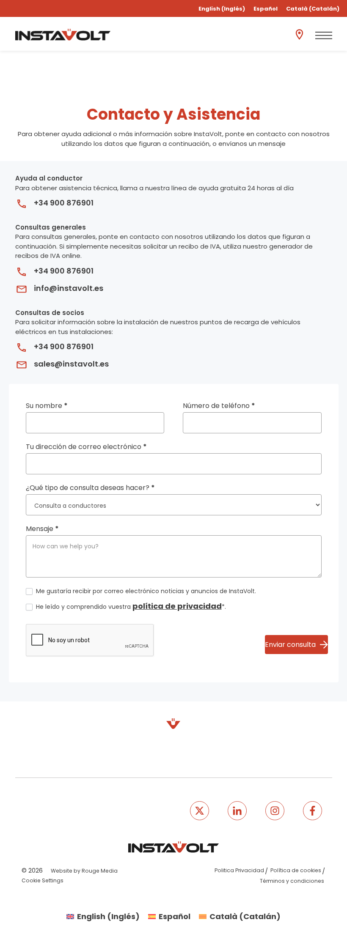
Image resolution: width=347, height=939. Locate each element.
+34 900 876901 (64, 202)
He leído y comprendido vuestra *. (130, 606)
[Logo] (62, 35)
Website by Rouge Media (84, 870)
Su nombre (47, 406)
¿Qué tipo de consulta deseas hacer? (90, 488)
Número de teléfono (219, 406)
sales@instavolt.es (71, 364)
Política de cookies (295, 870)
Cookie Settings (42, 880)
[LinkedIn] (237, 810)
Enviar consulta (290, 644)
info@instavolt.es (68, 288)
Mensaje (42, 529)
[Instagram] (274, 810)
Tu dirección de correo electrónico (86, 447)
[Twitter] (199, 810)
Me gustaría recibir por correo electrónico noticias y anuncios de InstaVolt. (145, 591)
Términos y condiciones (292, 880)
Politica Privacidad (239, 870)
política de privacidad (177, 606)
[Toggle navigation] (323, 35)
